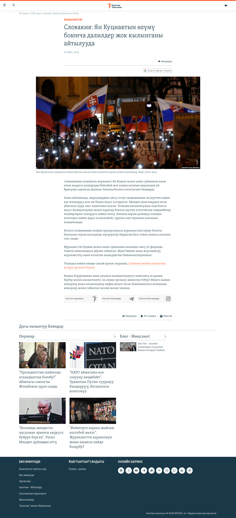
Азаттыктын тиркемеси (32, 493)
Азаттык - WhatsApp (30, 487)
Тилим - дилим (77, 469)
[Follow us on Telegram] (144, 470)
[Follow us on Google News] (152, 470)
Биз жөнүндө (26, 475)
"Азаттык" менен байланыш (35, 506)
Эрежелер (25, 481)
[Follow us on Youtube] (136, 470)
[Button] (165, 61)
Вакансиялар (26, 499)
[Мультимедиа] (226, 5)
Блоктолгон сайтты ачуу (33, 469)
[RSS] (182, 470)
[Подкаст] (190, 470)
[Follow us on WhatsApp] (174, 470)
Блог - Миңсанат (135, 336)
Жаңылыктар (73, 19)
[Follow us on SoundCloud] (159, 470)
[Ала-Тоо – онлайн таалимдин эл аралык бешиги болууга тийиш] (128, 346)
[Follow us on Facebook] (121, 470)
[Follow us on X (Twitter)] (129, 470)
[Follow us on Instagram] (167, 470)
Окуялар (27, 336)
